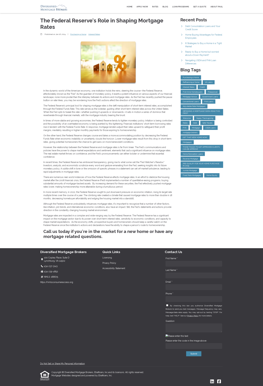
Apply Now (142, 6)
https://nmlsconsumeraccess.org (56, 282)
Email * (169, 282)
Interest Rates (94, 34)
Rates (155, 6)
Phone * (169, 293)
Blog (165, 6)
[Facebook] (219, 381)
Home (129, 6)
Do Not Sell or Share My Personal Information (62, 363)
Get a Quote (199, 6)
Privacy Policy (109, 263)
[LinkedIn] (212, 381)
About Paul (216, 6)
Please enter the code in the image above (186, 341)
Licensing (107, 257)
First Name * (171, 258)
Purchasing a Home (78, 34)
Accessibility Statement (113, 268)
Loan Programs (180, 6)
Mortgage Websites (61, 375)
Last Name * (171, 270)
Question (170, 321)
